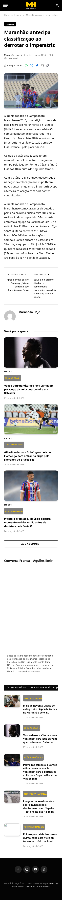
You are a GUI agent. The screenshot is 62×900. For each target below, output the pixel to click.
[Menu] (5, 5)
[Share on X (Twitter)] (31, 65)
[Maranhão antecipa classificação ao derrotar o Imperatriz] (31, 90)
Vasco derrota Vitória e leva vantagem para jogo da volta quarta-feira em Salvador (29, 386)
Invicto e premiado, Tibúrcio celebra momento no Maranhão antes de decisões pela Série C (27, 519)
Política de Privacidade (23, 886)
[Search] (57, 5)
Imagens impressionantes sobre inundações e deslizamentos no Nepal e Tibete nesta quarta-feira (38, 803)
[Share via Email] (42, 65)
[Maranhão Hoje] (31, 5)
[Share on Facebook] (36, 65)
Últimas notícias (16, 687)
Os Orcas (53, 883)
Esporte (10, 24)
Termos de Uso (43, 886)
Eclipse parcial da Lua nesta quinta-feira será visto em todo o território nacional (40, 834)
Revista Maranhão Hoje (44, 687)
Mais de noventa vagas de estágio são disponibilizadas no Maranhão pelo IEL (40, 705)
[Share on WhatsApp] (26, 65)
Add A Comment (31, 543)
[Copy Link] (47, 65)
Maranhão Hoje (12, 55)
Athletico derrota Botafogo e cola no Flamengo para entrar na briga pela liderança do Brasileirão (27, 452)
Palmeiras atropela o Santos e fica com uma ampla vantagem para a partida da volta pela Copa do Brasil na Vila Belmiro (40, 768)
